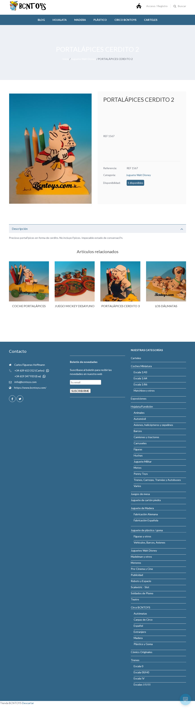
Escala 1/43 (140, 372)
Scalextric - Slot (140, 587)
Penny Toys (141, 473)
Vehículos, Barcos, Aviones (149, 542)
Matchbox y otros (144, 390)
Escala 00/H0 (141, 672)
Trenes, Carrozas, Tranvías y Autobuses (157, 479)
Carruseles (140, 443)
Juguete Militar (143, 461)
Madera (80, 19)
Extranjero (140, 631)
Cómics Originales (141, 652)
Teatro (135, 599)
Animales (139, 412)
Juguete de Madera (142, 508)
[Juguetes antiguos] (28, 9)
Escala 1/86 (140, 384)
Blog (41, 19)
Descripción (20, 228)
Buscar (182, 6)
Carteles (150, 19)
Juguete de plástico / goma (147, 530)
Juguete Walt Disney (83, 59)
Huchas (138, 455)
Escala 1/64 (140, 378)
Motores (136, 562)
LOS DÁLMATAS (166, 306)
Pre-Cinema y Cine (142, 568)
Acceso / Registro (157, 6)
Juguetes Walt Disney (144, 550)
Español (138, 625)
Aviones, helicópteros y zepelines (153, 424)
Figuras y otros (142, 536)
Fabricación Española (146, 520)
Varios (137, 486)
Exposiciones (138, 398)
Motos (137, 467)
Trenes (135, 660)
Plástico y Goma (143, 644)
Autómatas (140, 613)
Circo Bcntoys (125, 19)
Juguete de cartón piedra (146, 500)
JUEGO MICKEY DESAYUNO (74, 306)
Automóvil (140, 418)
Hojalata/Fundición (142, 406)
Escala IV (139, 678)
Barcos (138, 431)
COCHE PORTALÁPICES (29, 306)
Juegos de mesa (140, 494)
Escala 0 (138, 666)
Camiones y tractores (146, 437)
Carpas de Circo (143, 619)
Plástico (100, 19)
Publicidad (137, 575)
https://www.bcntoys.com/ (30, 387)
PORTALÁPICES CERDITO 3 (120, 306)
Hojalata (60, 19)
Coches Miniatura (141, 366)
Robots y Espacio (141, 581)
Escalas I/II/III (142, 684)
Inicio (65, 59)
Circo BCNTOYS (140, 607)
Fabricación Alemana (146, 514)
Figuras (138, 449)
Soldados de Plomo (142, 593)
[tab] (97, 228)
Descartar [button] (28, 703)
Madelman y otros (141, 556)
